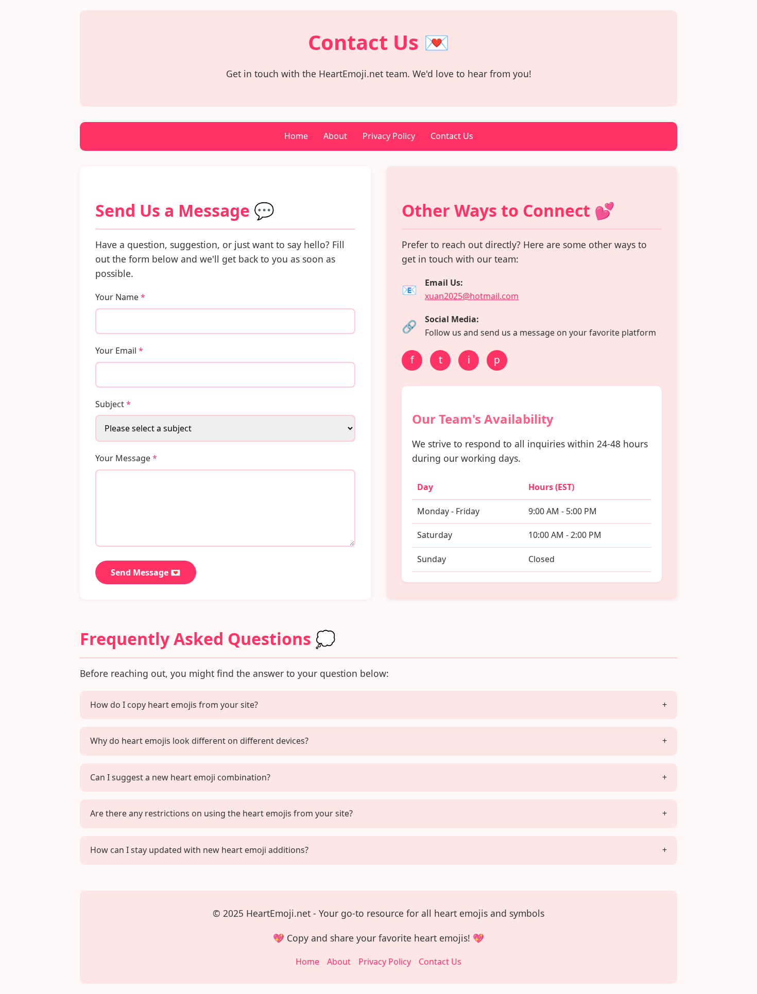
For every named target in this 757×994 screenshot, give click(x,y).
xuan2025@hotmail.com (472, 296)
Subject (113, 404)
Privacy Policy (389, 136)
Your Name (120, 297)
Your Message (126, 458)
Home (296, 136)
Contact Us (452, 136)
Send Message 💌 (146, 572)
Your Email (119, 350)
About (335, 136)
